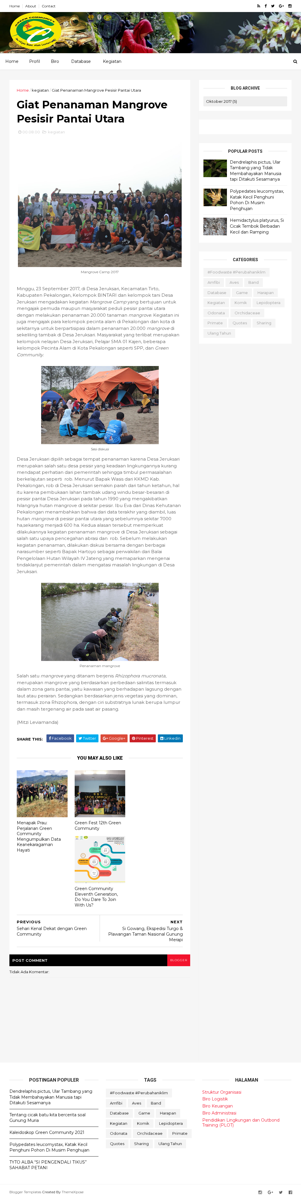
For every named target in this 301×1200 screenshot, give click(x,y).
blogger (178, 960)
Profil (34, 61)
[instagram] (290, 6)
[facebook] (266, 6)
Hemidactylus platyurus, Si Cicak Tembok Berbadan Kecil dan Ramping (257, 226)
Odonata (216, 313)
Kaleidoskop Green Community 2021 (46, 1132)
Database (81, 61)
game (242, 292)
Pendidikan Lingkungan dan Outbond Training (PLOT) (241, 1122)
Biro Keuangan (217, 1106)
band (253, 282)
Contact (49, 6)
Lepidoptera (268, 302)
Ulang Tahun (219, 333)
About (30, 6)
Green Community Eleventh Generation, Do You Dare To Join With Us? (96, 897)
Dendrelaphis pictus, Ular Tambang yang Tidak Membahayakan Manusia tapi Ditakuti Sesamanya (255, 171)
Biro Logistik (215, 1099)
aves (234, 282)
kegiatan (40, 90)
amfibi (214, 282)
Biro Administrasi (219, 1113)
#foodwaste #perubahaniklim (236, 272)
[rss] (258, 6)
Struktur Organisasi (221, 1092)
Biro (55, 61)
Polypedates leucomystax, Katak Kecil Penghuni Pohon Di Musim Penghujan (257, 200)
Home (14, 6)
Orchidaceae (247, 313)
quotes (240, 322)
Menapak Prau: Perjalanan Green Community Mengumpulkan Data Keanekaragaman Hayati (39, 836)
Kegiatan (112, 61)
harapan (265, 292)
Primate (215, 322)
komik (241, 302)
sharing (264, 322)
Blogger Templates (25, 1192)
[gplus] (281, 6)
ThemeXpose (72, 1192)
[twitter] (273, 6)
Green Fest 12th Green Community (98, 825)
